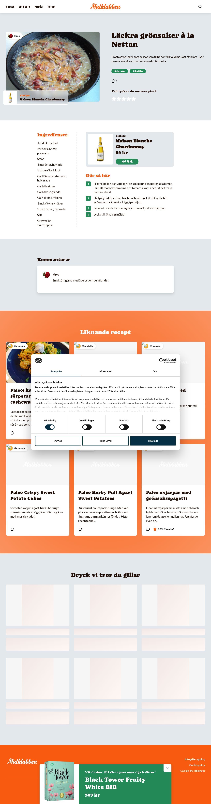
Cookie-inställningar (192, 770)
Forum (51, 6)
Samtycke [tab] (56, 371)
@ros (56, 274)
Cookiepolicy (197, 764)
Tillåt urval (106, 440)
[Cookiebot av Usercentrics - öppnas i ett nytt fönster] (161, 360)
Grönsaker (119, 71)
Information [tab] (105, 371)
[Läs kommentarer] (114, 81)
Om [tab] (155, 371)
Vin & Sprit (24, 6)
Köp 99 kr (127, 161)
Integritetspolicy (195, 759)
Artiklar (39, 6)
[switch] (87, 427)
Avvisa (58, 440)
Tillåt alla (153, 440)
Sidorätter (138, 71)
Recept (10, 6)
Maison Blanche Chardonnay (42, 99)
